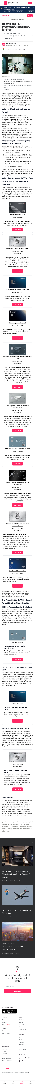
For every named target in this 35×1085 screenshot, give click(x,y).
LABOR (25, 7)
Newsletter (5, 1053)
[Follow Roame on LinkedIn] (19, 1061)
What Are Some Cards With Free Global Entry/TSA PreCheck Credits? (17, 82)
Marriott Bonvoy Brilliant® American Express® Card (17, 483)
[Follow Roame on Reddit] (25, 1058)
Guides (4, 1051)
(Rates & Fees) (17, 253)
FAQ (20, 1037)
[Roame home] (17, 1068)
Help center (22, 1042)
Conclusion (6, 89)
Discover (4, 1022)
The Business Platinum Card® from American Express (17, 525)
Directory (21, 1040)
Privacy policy (22, 1049)
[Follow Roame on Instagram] (19, 1058)
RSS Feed (4, 1056)
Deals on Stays (6, 1033)
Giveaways (21, 1026)
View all (28, 843)
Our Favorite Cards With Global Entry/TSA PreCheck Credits (17, 86)
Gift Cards (21, 1024)
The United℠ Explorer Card (17, 571)
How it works (22, 1029)
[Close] (2, 3)
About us (21, 1022)
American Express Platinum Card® (17, 248)
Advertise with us (6, 1058)
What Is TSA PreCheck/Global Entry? (13, 79)
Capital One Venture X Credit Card (17, 289)
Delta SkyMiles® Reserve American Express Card (17, 357)
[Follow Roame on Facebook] (22, 1058)
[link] (17, 217)
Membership (22, 1019)
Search (4, 1019)
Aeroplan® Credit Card (17, 214)
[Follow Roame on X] (22, 1061)
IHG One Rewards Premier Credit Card (17, 449)
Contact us (21, 1044)
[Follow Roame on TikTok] (28, 1058)
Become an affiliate (7, 1060)
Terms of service (23, 1047)
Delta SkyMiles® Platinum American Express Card (17, 407)
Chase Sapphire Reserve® (17, 323)
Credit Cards (5, 1049)
